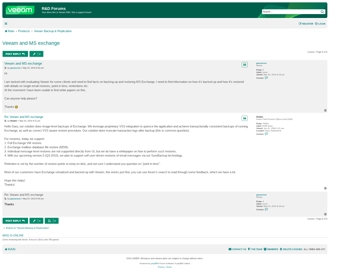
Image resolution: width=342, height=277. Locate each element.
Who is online (13, 235)
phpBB (154, 263)
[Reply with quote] (245, 64)
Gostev (259, 117)
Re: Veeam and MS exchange (23, 116)
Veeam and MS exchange (31, 43)
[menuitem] (320, 23)
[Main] (22, 9)
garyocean (261, 63)
